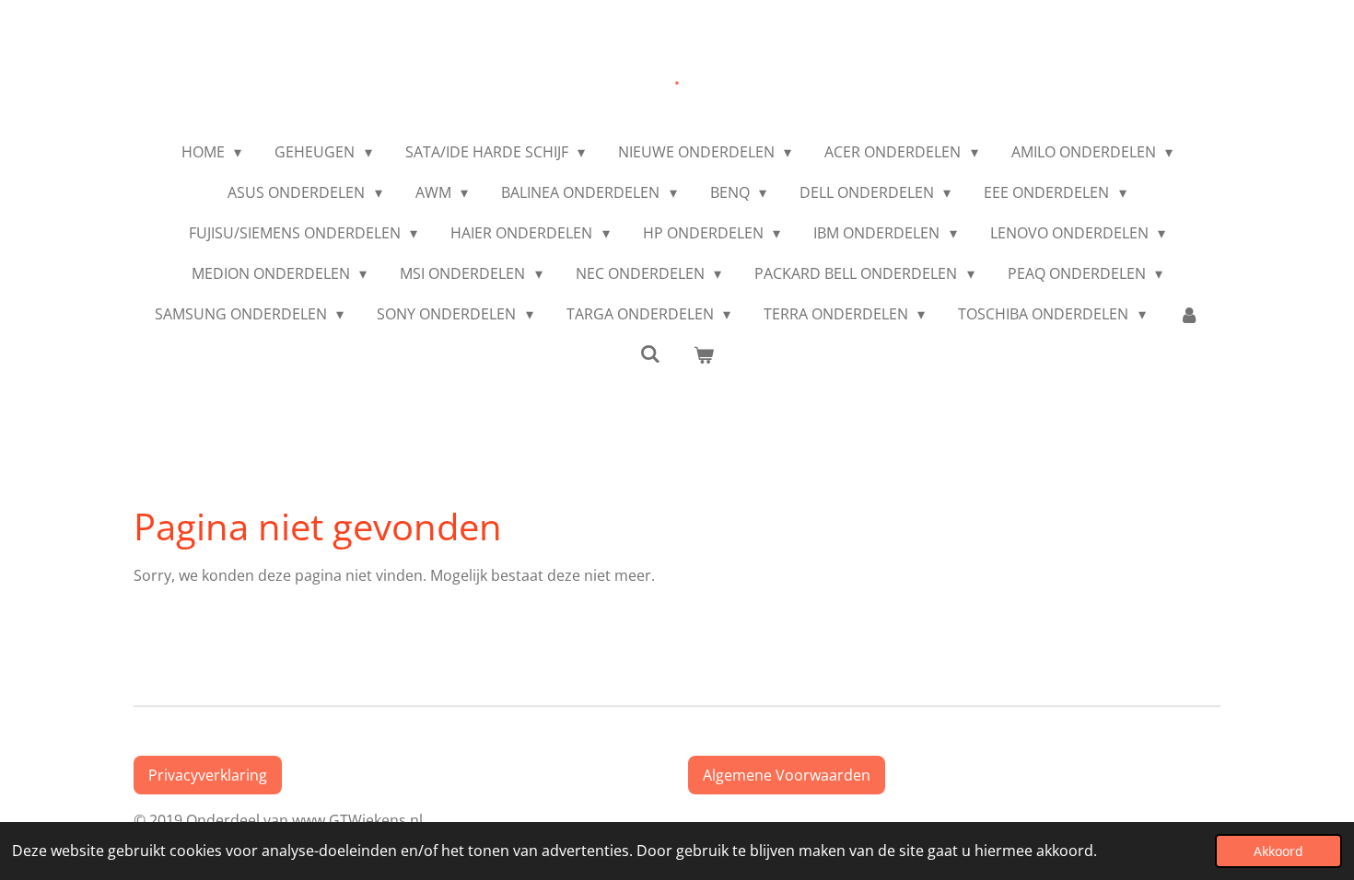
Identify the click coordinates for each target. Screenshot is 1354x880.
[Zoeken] (650, 353)
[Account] (1189, 314)
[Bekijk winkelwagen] (704, 354)
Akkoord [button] (1278, 851)
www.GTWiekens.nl (361, 820)
